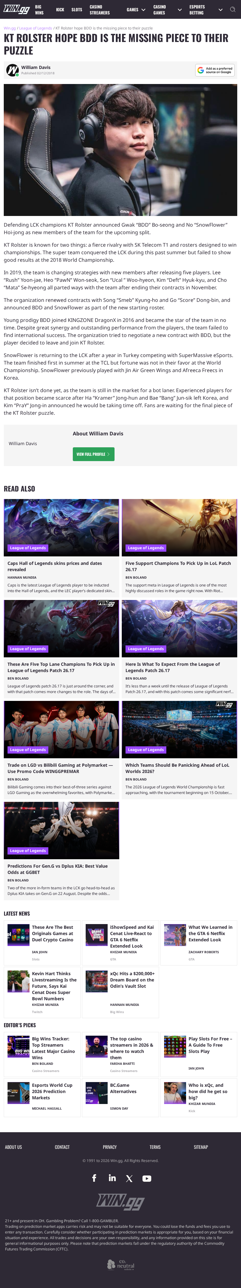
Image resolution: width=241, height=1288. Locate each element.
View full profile (91, 454)
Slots (77, 9)
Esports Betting (197, 9)
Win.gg (10, 28)
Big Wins (39, 9)
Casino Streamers (100, 9)
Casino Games (159, 9)
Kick (60, 9)
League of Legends (35, 28)
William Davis (36, 67)
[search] (233, 9)
